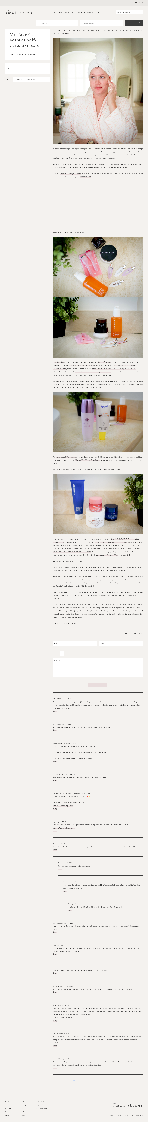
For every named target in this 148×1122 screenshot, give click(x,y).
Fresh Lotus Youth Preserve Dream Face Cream (72, 552)
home (23, 1115)
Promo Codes (40, 1101)
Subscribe (8, 1108)
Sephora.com (85, 177)
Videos (7, 1115)
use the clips (59, 362)
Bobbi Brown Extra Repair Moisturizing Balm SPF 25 (114, 369)
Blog (23, 1101)
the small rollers (104, 362)
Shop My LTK (81, 12)
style (60, 12)
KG (137, 1115)
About (54, 12)
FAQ (6, 1112)
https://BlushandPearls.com (64, 828)
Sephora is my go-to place (70, 173)
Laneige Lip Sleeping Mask (107, 555)
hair (72, 12)
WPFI (141, 1115)
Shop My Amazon (93, 12)
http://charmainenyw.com (63, 806)
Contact (7, 1105)
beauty (66, 12)
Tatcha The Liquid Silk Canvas (87, 460)
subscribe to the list (134, 23)
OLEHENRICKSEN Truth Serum (82, 365)
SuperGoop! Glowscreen (66, 457)
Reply (55, 711)
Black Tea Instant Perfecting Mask (113, 542)
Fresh (97, 542)
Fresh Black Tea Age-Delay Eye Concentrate (93, 372)
